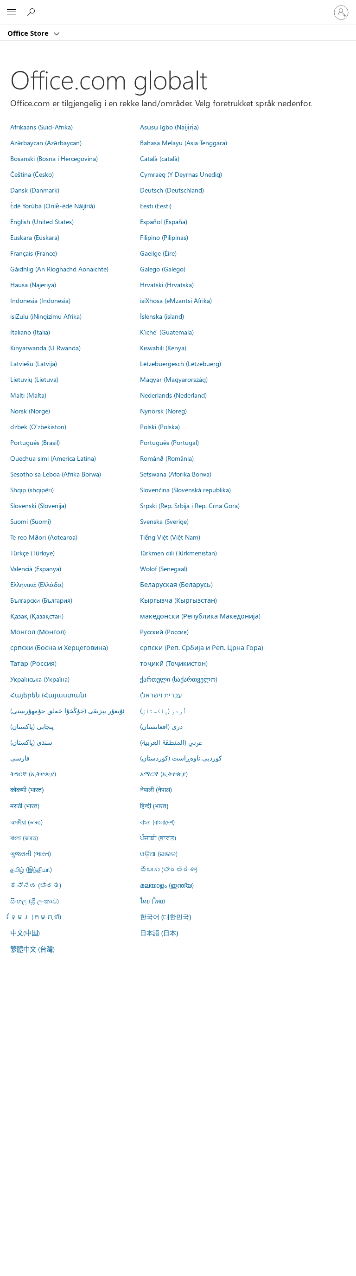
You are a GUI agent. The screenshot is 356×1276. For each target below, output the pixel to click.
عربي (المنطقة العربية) (171, 742)
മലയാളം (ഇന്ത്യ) (167, 884)
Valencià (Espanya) (35, 568)
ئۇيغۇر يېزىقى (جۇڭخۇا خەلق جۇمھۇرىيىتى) (67, 710)
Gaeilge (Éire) (158, 253)
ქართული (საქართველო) (178, 678)
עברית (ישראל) (161, 694)
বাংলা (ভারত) (24, 837)
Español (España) (163, 221)
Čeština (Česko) (32, 174)
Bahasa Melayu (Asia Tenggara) (183, 142)
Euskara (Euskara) (34, 237)
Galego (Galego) (162, 268)
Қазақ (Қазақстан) (37, 615)
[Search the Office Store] (32, 12)
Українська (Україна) (40, 678)
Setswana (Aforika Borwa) (175, 473)
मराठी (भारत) (24, 805)
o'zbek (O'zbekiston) (38, 426)
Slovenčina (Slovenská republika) (185, 489)
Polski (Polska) (160, 426)
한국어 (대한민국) (165, 916)
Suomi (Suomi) (30, 521)
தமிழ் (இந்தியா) (31, 869)
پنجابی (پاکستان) (32, 726)
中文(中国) (25, 932)
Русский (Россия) (164, 631)
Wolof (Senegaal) (163, 568)
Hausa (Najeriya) (33, 284)
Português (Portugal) (169, 442)
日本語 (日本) (159, 932)
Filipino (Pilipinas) (164, 237)
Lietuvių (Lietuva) (34, 379)
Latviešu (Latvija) (33, 363)
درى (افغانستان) (161, 726)
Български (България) (41, 600)
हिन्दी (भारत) (154, 805)
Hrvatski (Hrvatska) (167, 284)
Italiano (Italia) (30, 331)
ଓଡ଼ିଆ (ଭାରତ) (159, 853)
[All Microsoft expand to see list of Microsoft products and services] (11, 12)
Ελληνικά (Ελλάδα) (37, 584)
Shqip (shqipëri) (32, 489)
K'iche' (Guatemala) (167, 331)
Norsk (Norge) (30, 410)
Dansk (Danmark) (34, 189)
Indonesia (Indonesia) (40, 300)
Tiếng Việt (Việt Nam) (170, 536)
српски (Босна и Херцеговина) (59, 647)
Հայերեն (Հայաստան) (48, 694)
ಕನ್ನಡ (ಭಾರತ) (35, 884)
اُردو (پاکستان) (163, 710)
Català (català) (159, 158)
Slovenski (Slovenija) (38, 505)
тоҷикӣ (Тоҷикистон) (174, 663)
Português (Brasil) (35, 442)
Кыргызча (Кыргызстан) (178, 600)
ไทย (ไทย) (152, 900)
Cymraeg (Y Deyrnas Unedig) (181, 174)
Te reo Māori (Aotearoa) (43, 536)
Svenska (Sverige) (164, 521)
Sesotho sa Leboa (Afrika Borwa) (55, 473)
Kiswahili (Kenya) (163, 347)
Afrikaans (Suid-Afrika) (41, 126)
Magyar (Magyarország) (174, 379)
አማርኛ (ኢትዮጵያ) (164, 773)
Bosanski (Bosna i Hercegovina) (54, 158)
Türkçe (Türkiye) (32, 552)
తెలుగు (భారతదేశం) (168, 869)
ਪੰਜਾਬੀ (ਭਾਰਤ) (158, 837)
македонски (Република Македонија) (200, 615)
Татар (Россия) (33, 663)
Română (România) (167, 458)
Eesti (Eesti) (156, 205)
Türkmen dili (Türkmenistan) (178, 552)
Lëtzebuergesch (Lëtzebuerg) (180, 363)
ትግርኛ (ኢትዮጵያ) (33, 773)
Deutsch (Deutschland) (172, 189)
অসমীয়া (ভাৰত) (26, 821)
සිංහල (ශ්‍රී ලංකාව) (34, 900)
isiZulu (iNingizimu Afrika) (46, 316)
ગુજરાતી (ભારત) (30, 853)
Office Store (29, 33)
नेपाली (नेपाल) (156, 789)
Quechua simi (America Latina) (53, 458)
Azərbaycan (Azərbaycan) (46, 142)
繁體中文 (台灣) (32, 949)
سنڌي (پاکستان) (31, 742)
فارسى (20, 757)
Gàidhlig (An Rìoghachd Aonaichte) (59, 268)
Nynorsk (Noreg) (163, 410)
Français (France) (33, 253)
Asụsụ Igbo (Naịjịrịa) (169, 126)
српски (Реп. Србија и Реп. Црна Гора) (201, 647)
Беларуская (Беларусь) (176, 584)
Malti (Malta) (28, 395)
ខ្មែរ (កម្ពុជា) (35, 916)
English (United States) (42, 221)
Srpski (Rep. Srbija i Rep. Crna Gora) (190, 505)
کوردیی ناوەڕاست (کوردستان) (181, 757)
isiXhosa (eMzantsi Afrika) (176, 300)
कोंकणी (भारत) (27, 789)
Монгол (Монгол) (38, 631)
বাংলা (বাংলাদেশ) (157, 821)
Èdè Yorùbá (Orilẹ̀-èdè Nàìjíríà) (52, 205)
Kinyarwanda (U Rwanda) (45, 347)
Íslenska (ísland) (162, 316)
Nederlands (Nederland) (173, 395)
